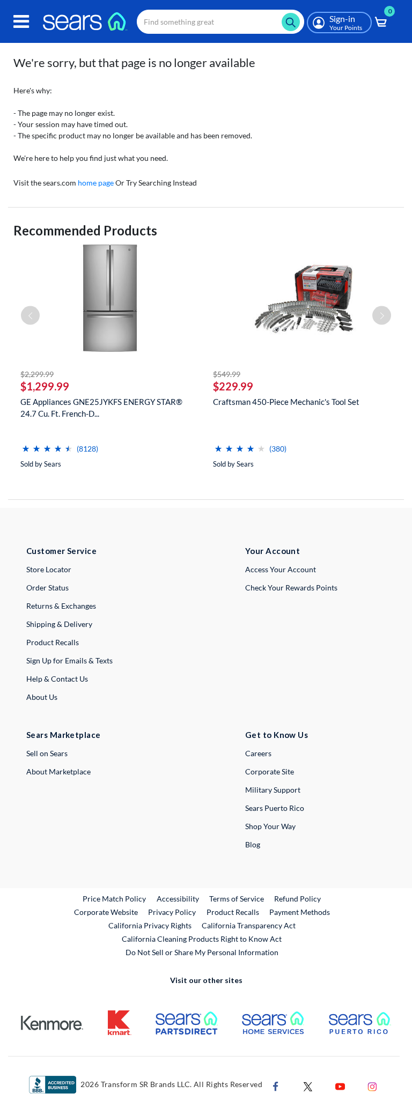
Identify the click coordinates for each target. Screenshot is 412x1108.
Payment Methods (299, 912)
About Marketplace (58, 771)
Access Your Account (280, 569)
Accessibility (178, 898)
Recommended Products (85, 230)
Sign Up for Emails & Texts (69, 660)
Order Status (47, 587)
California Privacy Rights (150, 925)
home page (96, 182)
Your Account (272, 551)
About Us (41, 696)
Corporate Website (106, 912)
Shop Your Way (270, 826)
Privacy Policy (172, 912)
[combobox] (220, 22)
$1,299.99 (44, 386)
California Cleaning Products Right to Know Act (202, 938)
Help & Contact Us (57, 678)
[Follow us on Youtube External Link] (340, 1085)
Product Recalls (52, 642)
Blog (252, 844)
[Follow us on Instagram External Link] (372, 1085)
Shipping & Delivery (59, 624)
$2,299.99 (37, 374)
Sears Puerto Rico (274, 807)
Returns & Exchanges (61, 605)
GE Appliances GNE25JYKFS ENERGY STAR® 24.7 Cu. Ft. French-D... (101, 407)
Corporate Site (269, 771)
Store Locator (48, 569)
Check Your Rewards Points (291, 587)
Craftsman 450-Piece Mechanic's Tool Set (286, 402)
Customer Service (61, 551)
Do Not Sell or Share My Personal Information (202, 952)
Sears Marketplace (63, 735)
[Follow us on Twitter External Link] (308, 1085)
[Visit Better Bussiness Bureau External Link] (52, 1084)
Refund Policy (297, 898)
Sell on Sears (47, 753)
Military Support (272, 789)
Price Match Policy (114, 898)
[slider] (47, 444)
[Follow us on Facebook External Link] (275, 1085)
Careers (258, 753)
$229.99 (233, 386)
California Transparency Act (249, 925)
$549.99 (226, 374)
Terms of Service (236, 898)
